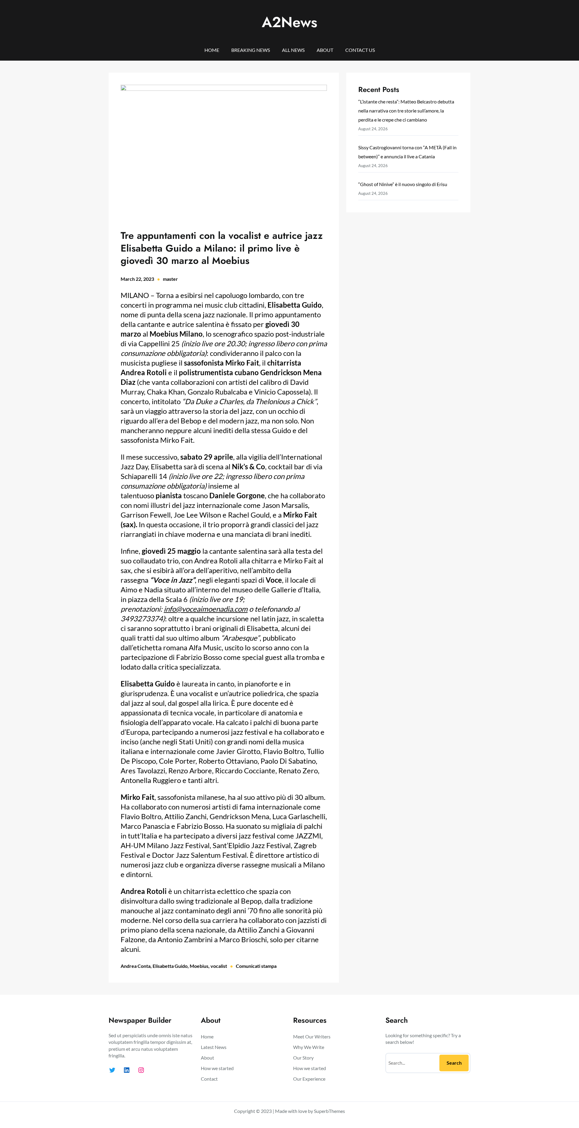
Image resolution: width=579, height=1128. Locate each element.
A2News (289, 22)
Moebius (199, 966)
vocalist (218, 966)
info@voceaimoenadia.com (206, 608)
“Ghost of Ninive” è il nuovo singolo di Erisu (402, 184)
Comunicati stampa (256, 966)
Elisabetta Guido (170, 966)
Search (454, 1063)
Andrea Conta (135, 966)
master (170, 279)
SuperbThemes (329, 1111)
